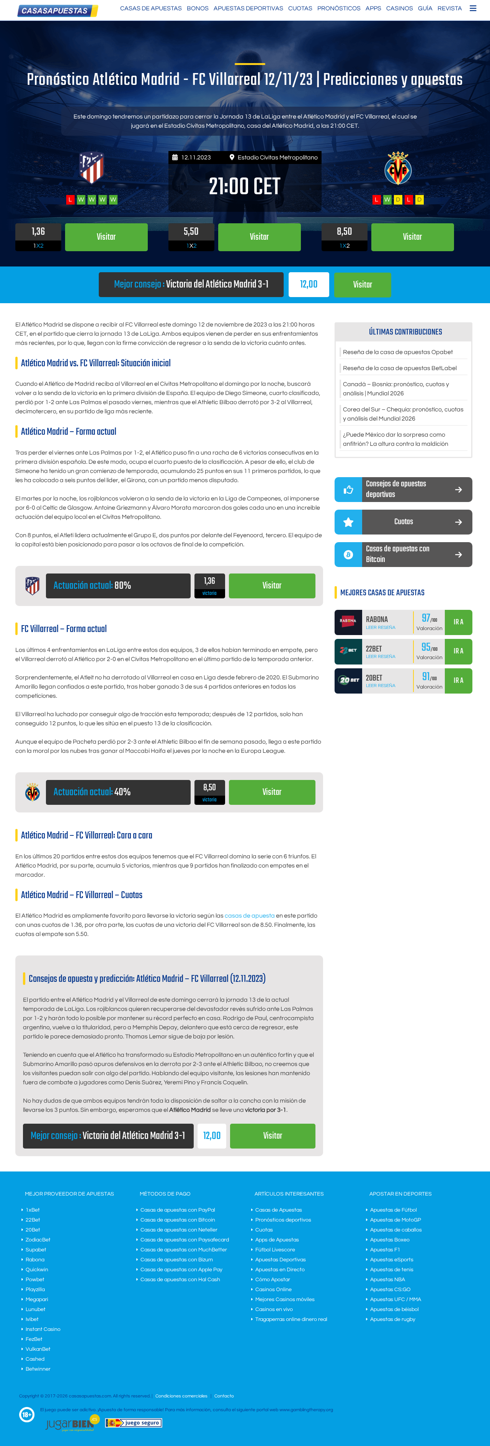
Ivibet (32, 1319)
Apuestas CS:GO (390, 1289)
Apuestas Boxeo (390, 1240)
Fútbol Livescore (275, 1250)
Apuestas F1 (385, 1250)
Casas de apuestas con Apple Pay (181, 1269)
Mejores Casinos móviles (285, 1299)
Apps (373, 8)
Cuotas (300, 8)
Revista (450, 8)
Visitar (362, 285)
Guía (425, 8)
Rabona (35, 1259)
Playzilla (35, 1289)
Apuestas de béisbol (394, 1309)
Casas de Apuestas (151, 8)
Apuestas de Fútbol (393, 1210)
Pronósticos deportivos (283, 1220)
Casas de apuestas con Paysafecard (184, 1240)
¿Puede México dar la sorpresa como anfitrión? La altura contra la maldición (395, 439)
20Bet (33, 1230)
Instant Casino (43, 1329)
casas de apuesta (250, 916)
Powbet (35, 1279)
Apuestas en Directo (280, 1269)
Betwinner (38, 1369)
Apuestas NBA (387, 1279)
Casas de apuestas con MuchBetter (183, 1250)
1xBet (33, 1210)
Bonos (198, 8)
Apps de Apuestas (277, 1240)
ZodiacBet (38, 1240)
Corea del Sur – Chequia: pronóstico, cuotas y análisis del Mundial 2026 (403, 414)
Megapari (37, 1299)
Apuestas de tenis (391, 1269)
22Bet (33, 1220)
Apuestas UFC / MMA (395, 1299)
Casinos (399, 8)
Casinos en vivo (274, 1309)
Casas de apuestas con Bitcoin (177, 1220)
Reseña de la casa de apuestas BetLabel (400, 368)
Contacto (224, 1396)
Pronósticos (339, 8)
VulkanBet (38, 1349)
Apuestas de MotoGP (395, 1220)
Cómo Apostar (272, 1279)
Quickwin (37, 1269)
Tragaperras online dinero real (291, 1319)
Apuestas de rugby (392, 1319)
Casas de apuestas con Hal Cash (180, 1279)
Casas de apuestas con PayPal (177, 1210)
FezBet (34, 1339)
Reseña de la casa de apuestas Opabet (398, 352)
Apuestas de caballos (396, 1230)
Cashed (35, 1359)
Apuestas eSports (391, 1259)
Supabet (36, 1250)
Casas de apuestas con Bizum (176, 1259)
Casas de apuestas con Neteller (178, 1230)
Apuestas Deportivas (248, 8)
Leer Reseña (380, 627)
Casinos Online (273, 1289)
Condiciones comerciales (182, 1396)
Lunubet (36, 1309)
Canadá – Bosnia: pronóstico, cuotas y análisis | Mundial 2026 (396, 388)
